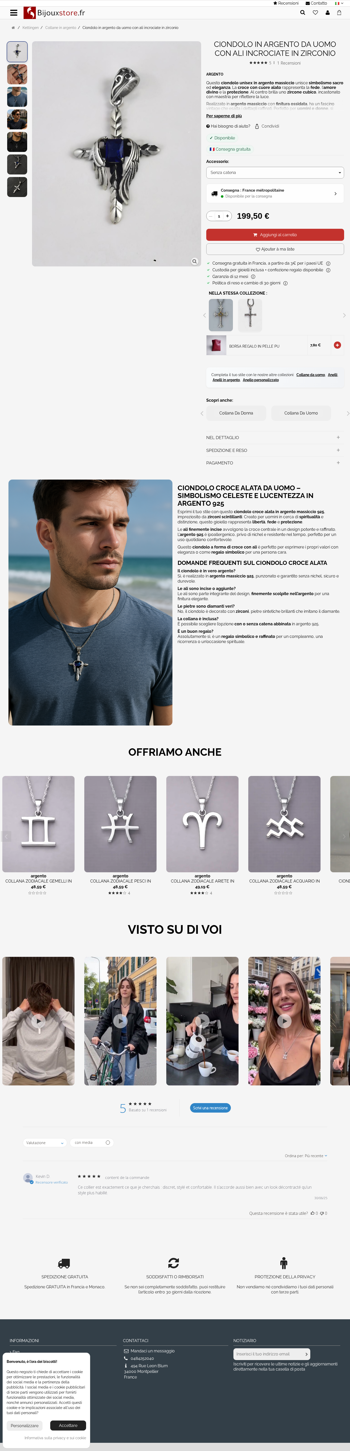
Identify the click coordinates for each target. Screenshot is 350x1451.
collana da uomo (301, 413)
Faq (16, 1352)
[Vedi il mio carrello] (341, 11)
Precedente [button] (34, 154)
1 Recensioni (289, 63)
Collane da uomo (310, 375)
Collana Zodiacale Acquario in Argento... (284, 884)
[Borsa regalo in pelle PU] (216, 345)
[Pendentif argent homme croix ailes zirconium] (17, 97)
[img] (251, 63)
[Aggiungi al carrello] (337, 345)
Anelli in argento (226, 380)
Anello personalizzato (261, 380)
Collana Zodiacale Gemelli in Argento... (38, 884)
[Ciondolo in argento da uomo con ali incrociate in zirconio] (17, 52)
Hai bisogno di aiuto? (230, 126)
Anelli (332, 375)
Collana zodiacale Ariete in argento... (202, 884)
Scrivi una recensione (210, 1107)
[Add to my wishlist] (315, 13)
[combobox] (45, 1142)
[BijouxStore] (54, 12)
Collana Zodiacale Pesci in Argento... (120, 884)
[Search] (302, 12)
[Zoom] (195, 261)
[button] (266, 126)
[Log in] (328, 13)
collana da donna (236, 413)
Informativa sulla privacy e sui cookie (55, 1438)
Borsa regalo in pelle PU (254, 346)
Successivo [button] (198, 154)
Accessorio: (218, 161)
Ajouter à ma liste (277, 249)
